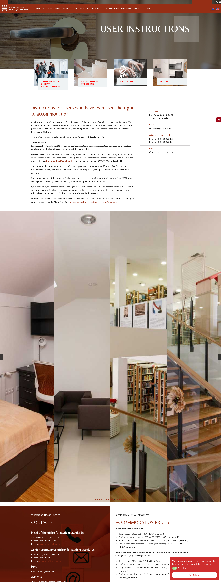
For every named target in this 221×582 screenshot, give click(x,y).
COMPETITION (78, 9)
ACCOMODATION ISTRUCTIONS (89, 82)
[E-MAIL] (143, 127)
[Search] (11, 2)
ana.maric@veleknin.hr (49, 544)
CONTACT (148, 9)
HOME (66, 9)
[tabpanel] (82, 356)
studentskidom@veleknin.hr (59, 161)
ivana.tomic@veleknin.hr (50, 561)
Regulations (93, 9)
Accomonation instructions (116, 9)
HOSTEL (137, 9)
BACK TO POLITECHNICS (49, 9)
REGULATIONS (127, 81)
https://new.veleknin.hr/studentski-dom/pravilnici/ (93, 201)
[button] (174, 568)
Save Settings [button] (194, 575)
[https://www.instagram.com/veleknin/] (217, 2)
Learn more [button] (207, 564)
